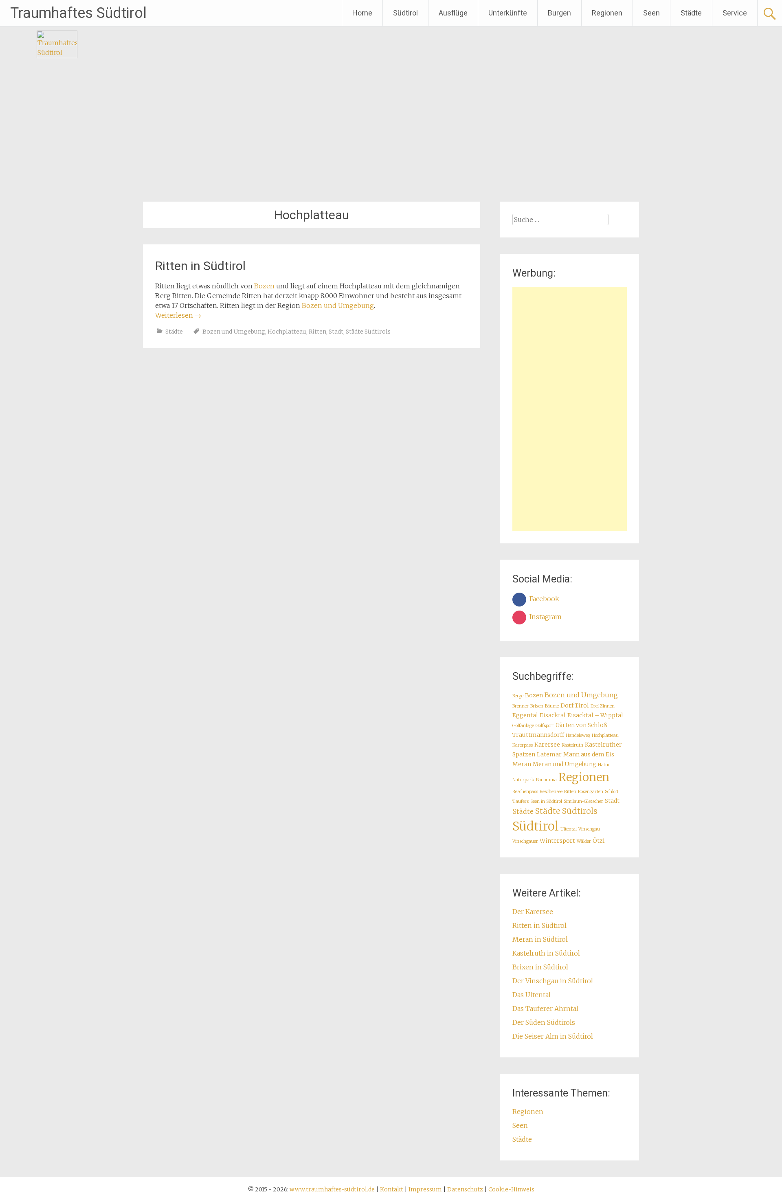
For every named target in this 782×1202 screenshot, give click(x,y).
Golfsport (545, 725)
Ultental (568, 829)
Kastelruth (572, 745)
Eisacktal (553, 715)
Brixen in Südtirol (540, 967)
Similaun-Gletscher (583, 801)
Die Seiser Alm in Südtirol (552, 1036)
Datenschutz (465, 1189)
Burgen (559, 13)
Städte (691, 13)
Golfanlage (523, 725)
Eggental (525, 715)
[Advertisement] (569, 409)
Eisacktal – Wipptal (595, 715)
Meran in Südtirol (540, 939)
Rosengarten (590, 791)
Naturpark (523, 779)
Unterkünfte (507, 13)
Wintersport (557, 840)
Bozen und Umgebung (338, 305)
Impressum (425, 1189)
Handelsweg (578, 735)
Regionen (607, 13)
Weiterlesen (178, 315)
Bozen (264, 286)
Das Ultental (531, 995)
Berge (517, 696)
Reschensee (551, 791)
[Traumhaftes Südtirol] (57, 56)
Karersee (547, 744)
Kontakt (391, 1189)
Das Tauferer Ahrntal (545, 1008)
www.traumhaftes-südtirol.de (332, 1189)
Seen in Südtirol (546, 801)
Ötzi (599, 840)
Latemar (549, 754)
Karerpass (522, 745)
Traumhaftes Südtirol (78, 13)
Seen (651, 13)
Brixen (536, 706)
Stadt (336, 331)
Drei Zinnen (603, 706)
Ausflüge (453, 13)
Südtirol (405, 13)
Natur (604, 764)
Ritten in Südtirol (200, 266)
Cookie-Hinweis (511, 1189)
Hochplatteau (287, 331)
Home (362, 13)
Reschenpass (525, 791)
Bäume (552, 706)
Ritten (317, 331)
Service (735, 13)
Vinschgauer (525, 841)
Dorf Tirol (574, 705)
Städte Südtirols (368, 331)
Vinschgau (589, 829)
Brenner (520, 706)
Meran (521, 764)
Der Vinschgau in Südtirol (552, 981)
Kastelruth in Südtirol (546, 953)
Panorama (546, 779)
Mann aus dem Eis (588, 754)
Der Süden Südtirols (543, 1022)
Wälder (584, 841)
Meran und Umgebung (564, 764)
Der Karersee (532, 912)
